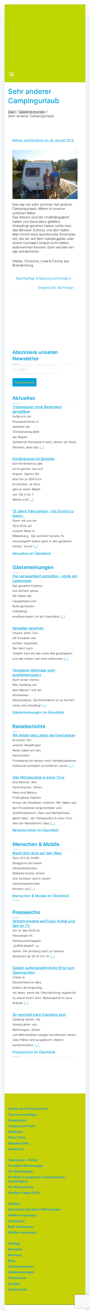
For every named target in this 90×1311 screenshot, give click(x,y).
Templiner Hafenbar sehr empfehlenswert (33, 672)
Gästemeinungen (21, 1272)
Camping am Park (21, 1126)
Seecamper (16, 1221)
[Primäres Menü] (11, 74)
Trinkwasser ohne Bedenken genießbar (37, 409)
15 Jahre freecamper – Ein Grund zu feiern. (43, 513)
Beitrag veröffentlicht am (43, 140)
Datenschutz (18, 1289)
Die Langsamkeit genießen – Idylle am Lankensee (44, 578)
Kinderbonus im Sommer (33, 458)
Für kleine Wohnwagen (25, 1165)
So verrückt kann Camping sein (39, 1014)
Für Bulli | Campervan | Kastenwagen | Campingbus (37, 1179)
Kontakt (14, 1284)
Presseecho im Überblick (33, 1052)
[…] (42, 447)
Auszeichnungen (21, 1266)
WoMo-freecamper (22, 1232)
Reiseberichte (18, 1143)
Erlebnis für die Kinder (56, 288)
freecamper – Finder (23, 1160)
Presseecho (17, 1278)
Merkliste (15, 1249)
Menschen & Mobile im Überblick (40, 896)
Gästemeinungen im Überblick (38, 712)
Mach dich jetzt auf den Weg (37, 853)
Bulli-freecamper (21, 1226)
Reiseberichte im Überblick (35, 830)
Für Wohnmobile (20, 1187)
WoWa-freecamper (22, 1215)
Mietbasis (15, 1131)
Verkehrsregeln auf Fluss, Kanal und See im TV (43, 923)
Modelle (14, 1203)
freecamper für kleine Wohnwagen (34, 1209)
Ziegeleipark (17, 1120)
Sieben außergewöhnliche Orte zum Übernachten (43, 970)
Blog (11, 1261)
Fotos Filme (17, 1137)
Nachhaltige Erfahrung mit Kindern (43, 278)
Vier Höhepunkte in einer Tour (38, 777)
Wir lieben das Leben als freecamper (43, 735)
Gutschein (16, 1149)
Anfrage (14, 1243)
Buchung (15, 1255)
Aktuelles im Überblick (31, 553)
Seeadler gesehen (28, 628)
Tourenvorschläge (22, 1114)
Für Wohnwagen (20, 1171)
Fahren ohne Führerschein (28, 1108)
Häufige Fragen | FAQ (24, 1192)
